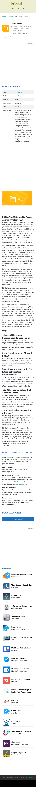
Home (4, 16)
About (14, 9)
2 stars (5, 37)
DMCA (31, 777)
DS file (11, 459)
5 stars (10, 37)
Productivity (12, 16)
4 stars (9, 37)
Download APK (18, 519)
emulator (18, 484)
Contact (21, 9)
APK (24, 500)
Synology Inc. (19, 96)
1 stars (3, 37)
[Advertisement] (18, 61)
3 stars (7, 37)
